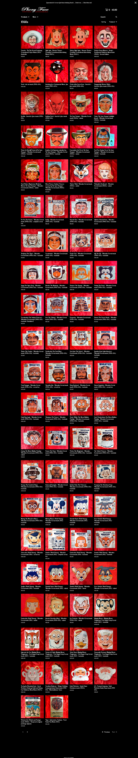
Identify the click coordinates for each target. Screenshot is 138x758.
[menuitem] (25, 17)
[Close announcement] (135, 2)
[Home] (35, 10)
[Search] (116, 17)
